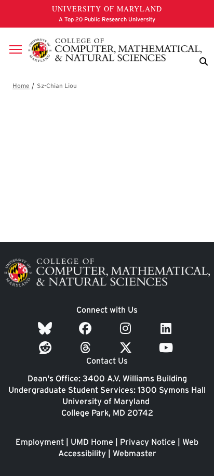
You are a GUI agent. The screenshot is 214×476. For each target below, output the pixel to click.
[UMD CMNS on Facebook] (87, 328)
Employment (40, 442)
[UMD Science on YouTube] (167, 347)
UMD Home (92, 442)
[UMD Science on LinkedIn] (167, 328)
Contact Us (107, 361)
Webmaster (134, 453)
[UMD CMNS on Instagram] (127, 328)
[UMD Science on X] (127, 347)
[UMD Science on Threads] (87, 347)
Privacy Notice (148, 442)
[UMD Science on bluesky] (46, 328)
